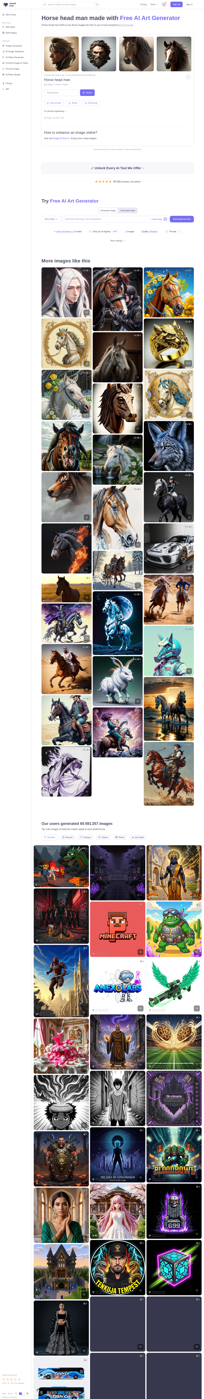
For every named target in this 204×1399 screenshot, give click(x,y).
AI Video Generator (15, 57)
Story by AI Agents (102, 231)
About (10, 1394)
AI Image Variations (15, 51)
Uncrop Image (12, 69)
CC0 (62, 118)
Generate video (128, 210)
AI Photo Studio (13, 74)
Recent (68, 837)
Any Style (48, 84)
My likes (51, 837)
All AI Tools (11, 14)
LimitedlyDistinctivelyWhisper (83, 75)
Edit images (11, 33)
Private (172, 231)
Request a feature (9, 1397)
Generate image (108, 210)
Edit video (10, 27)
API (7, 89)
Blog (4, 1394)
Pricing (143, 4)
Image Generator (14, 46)
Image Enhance (61, 138)
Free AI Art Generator (150, 18)
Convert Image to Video (17, 63)
